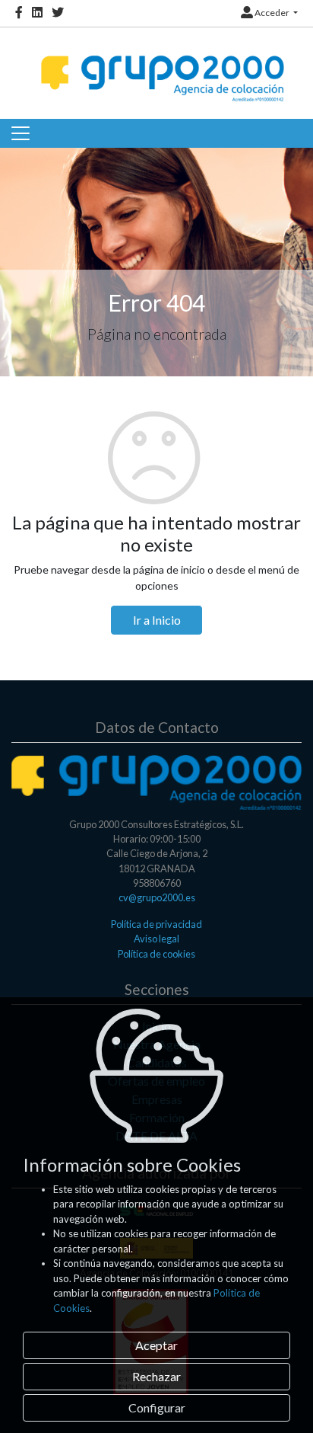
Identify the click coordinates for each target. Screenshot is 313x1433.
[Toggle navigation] (20, 133)
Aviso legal (156, 938)
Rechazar (156, 1376)
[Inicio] (160, 65)
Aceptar (156, 1345)
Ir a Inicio (157, 620)
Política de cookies (156, 954)
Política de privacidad (156, 924)
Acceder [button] (272, 12)
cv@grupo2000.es (157, 897)
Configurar (156, 1407)
